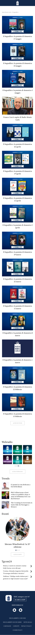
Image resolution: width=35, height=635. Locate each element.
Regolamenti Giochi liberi (12, 622)
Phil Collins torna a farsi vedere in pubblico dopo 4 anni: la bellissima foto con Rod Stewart (20, 495)
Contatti (16, 626)
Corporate (7, 626)
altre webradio (17, 471)
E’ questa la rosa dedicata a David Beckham (20, 486)
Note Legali (28, 622)
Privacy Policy (26, 626)
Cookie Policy (17, 630)
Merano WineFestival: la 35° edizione (17, 545)
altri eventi (17, 554)
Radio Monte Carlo (6, 12)
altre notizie (17, 423)
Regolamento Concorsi (17, 618)
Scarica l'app (20, 600)
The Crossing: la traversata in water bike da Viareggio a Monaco (21, 505)
